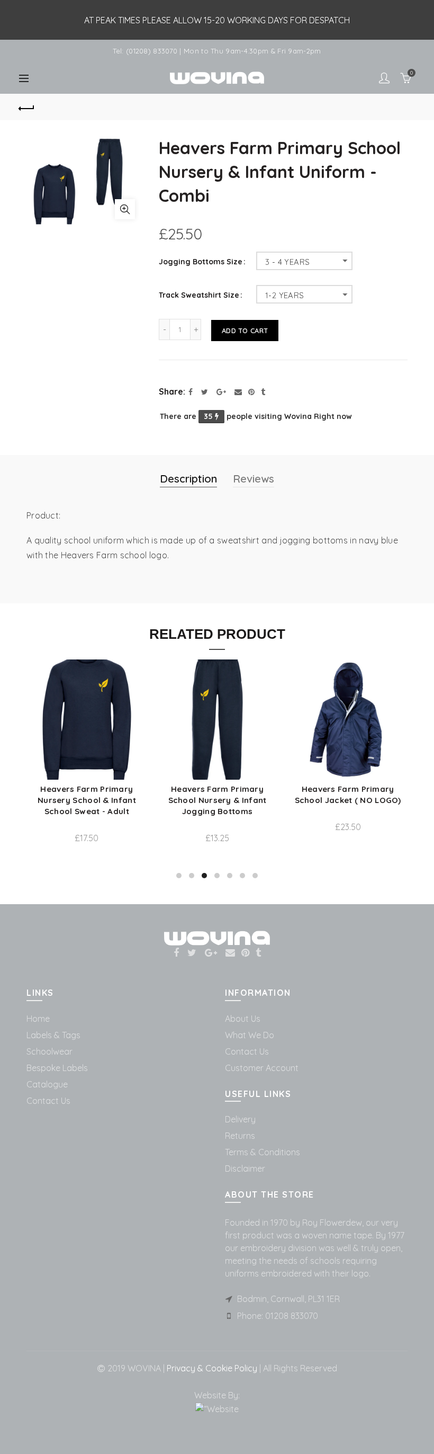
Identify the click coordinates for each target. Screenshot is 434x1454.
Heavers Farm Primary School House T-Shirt (365, 808)
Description (188, 478)
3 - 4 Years (287, 262)
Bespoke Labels (57, 1068)
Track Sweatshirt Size (199, 295)
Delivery (240, 1119)
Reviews (253, 478)
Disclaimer (245, 1168)
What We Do (249, 1035)
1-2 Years (284, 295)
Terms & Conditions (262, 1152)
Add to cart (245, 330)
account (384, 78)
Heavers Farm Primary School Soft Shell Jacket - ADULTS (235, 800)
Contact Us (48, 1100)
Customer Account (262, 1068)
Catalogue (47, 1084)
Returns (240, 1135)
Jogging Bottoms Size (200, 261)
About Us (242, 1018)
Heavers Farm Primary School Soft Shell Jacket (104, 794)
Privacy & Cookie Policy (211, 1368)
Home (38, 1018)
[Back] (27, 107)
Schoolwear (49, 1051)
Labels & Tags (53, 1035)
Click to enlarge (125, 209)
